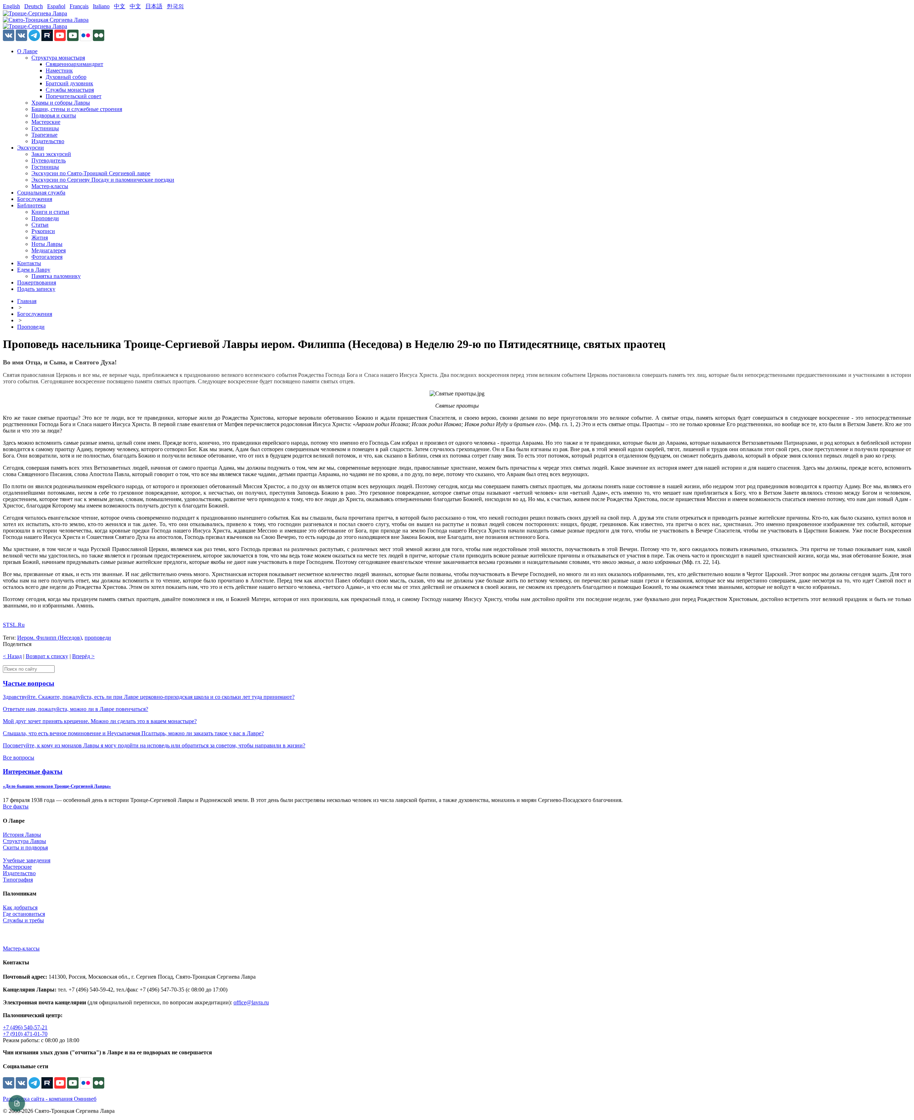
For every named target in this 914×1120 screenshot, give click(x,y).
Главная (26, 301)
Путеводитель (48, 160)
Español (56, 6)
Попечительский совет (73, 96)
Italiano (101, 6)
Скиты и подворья (25, 847)
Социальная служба (41, 193)
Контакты (29, 263)
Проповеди (45, 218)
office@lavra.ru (251, 1002)
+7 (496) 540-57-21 (25, 1027)
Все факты (16, 806)
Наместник (59, 70)
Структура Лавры (24, 841)
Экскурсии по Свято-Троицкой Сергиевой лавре (90, 173)
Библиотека (31, 205)
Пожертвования (36, 282)
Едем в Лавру (33, 270)
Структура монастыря (58, 58)
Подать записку (36, 289)
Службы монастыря (70, 90)
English (11, 6)
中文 (119, 6)
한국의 (175, 6)
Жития (39, 237)
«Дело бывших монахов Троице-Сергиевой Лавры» (57, 786)
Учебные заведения (26, 860)
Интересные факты (32, 771)
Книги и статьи (50, 212)
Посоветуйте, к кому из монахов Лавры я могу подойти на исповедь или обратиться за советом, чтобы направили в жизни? (154, 745)
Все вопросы (18, 758)
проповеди (98, 638)
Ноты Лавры (46, 244)
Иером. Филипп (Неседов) (49, 638)
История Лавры (22, 835)
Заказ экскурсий (51, 154)
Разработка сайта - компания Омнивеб (49, 1099)
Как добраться (20, 907)
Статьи (40, 225)
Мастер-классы (49, 186)
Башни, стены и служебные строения (76, 109)
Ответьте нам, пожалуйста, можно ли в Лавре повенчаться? (75, 709)
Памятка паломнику (56, 276)
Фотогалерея (46, 257)
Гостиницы (45, 128)
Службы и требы (23, 920)
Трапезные (44, 135)
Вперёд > (83, 656)
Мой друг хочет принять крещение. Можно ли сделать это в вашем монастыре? (100, 721)
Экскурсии (30, 148)
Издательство (47, 141)
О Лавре (27, 51)
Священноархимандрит (74, 64)
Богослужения (34, 199)
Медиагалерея (48, 250)
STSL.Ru (14, 625)
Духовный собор (66, 77)
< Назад (12, 656)
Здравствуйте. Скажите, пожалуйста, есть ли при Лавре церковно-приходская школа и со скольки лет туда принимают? (149, 697)
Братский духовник (69, 83)
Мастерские (45, 122)
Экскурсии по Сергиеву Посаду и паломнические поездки (102, 180)
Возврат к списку (47, 656)
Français (79, 6)
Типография (18, 880)
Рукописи (43, 231)
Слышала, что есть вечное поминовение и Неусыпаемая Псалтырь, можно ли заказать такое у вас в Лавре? (133, 733)
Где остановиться (24, 914)
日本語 (153, 6)
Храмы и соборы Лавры (60, 103)
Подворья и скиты (53, 115)
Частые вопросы (28, 683)
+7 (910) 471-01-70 (25, 1034)
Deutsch (33, 6)
